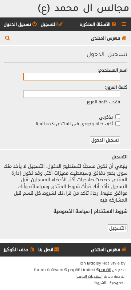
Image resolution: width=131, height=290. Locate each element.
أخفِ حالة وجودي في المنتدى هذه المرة (75, 123)
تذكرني (106, 117)
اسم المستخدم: (112, 70)
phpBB (105, 270)
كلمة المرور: (116, 87)
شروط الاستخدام (110, 211)
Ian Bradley (90, 263)
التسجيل (117, 228)
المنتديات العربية (89, 276)
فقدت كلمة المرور (103, 101)
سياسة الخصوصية (71, 211)
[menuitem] (99, 24)
